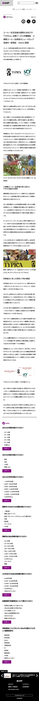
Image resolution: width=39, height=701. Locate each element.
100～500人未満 (9, 548)
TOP (13, 9)
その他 (6, 464)
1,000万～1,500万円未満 (11, 492)
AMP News (9, 17)
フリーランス (7, 524)
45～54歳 (7, 440)
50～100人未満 (8, 546)
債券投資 (7, 653)
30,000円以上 (8, 588)
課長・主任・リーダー (10, 514)
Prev (2, 675)
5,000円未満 (8, 578)
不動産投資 (7, 645)
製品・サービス (27, 9)
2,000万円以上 (8, 497)
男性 (5, 459)
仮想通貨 (7, 643)
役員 (5, 519)
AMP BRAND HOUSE (13, 689)
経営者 (6, 521)
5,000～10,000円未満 (10, 581)
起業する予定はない (10, 618)
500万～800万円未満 (10, 486)
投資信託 (7, 635)
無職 (5, 564)
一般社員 (7, 511)
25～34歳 (7, 435)
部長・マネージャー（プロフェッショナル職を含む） (18, 516)
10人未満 (7, 541)
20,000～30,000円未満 (11, 586)
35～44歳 (7, 437)
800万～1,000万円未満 (11, 489)
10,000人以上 (8, 559)
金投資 (6, 650)
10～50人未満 (8, 543)
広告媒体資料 (26, 686)
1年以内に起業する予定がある (13, 608)
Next (36, 675)
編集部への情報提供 (13, 686)
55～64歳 (7, 442)
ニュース (18, 9)
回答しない (7, 467)
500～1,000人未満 (9, 551)
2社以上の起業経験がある (11, 613)
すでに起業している (9, 611)
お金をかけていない (10, 591)
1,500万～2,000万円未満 (11, 494)
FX (5, 648)
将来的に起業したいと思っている (13, 605)
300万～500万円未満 (10, 484)
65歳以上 (7, 445)
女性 (5, 462)
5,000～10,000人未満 (10, 556)
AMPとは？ (10, 684)
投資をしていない (9, 658)
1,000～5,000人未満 (10, 554)
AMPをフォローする (20, 695)
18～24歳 (7, 432)
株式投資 (7, 638)
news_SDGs (9, 14)
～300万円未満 (8, 481)
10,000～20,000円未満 (11, 583)
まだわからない (8, 616)
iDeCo (6, 640)
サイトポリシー (26, 684)
